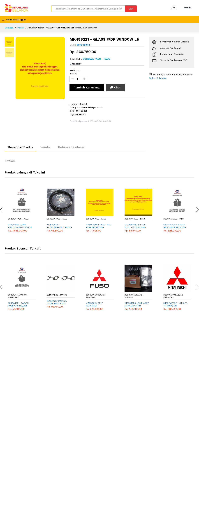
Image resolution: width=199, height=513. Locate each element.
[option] (40, 68)
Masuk (187, 7)
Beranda (9, 27)
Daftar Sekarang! (158, 78)
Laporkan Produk (78, 104)
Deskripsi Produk (20, 147)
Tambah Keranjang (87, 87)
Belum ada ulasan (71, 147)
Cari (131, 8)
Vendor (45, 147)
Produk (20, 27)
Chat (116, 87)
